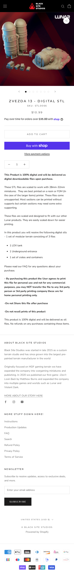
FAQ (6, 433)
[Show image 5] (41, 92)
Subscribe (18, 501)
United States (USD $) (35, 519)
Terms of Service (13, 457)
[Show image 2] (29, 92)
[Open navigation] (5, 6)
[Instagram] (14, 402)
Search (8, 439)
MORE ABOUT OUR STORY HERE (23, 395)
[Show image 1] (26, 92)
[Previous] (19, 91)
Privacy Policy (12, 451)
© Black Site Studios (37, 527)
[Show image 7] (48, 92)
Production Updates (15, 427)
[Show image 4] (37, 92)
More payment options (37, 154)
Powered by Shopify (37, 532)
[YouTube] (22, 402)
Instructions (11, 421)
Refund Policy (12, 445)
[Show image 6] (44, 92)
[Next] (55, 91)
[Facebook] (5, 402)
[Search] (62, 6)
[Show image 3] (33, 92)
